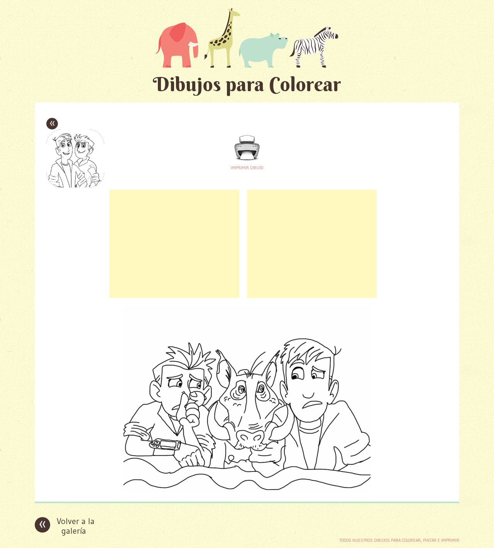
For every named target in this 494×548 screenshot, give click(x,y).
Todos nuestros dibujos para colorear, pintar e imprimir (399, 540)
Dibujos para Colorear (247, 84)
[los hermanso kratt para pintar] (247, 490)
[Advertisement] (174, 244)
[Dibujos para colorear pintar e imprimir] (247, 38)
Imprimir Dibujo (247, 167)
